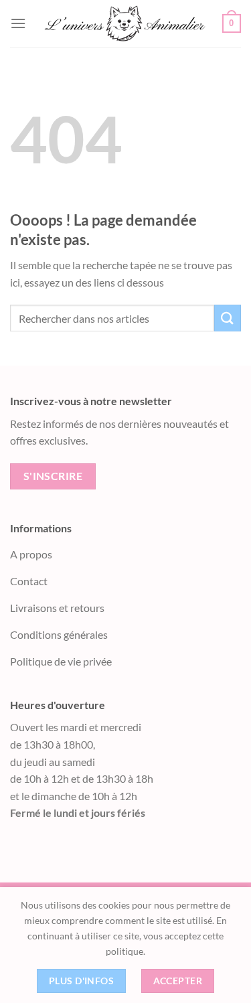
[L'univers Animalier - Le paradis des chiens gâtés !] (124, 23)
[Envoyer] (227, 318)
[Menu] (18, 23)
